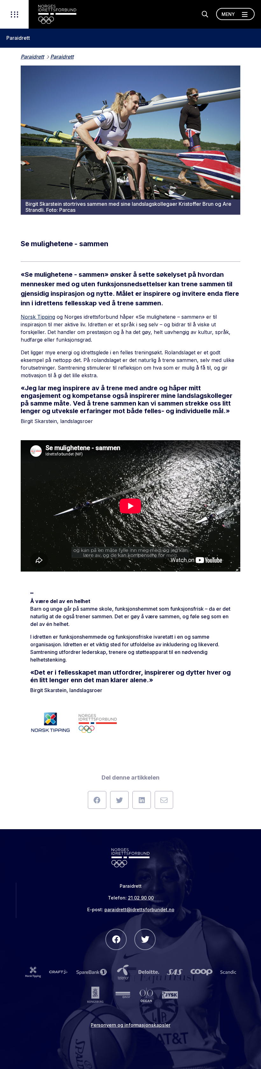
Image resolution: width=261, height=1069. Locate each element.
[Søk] (205, 14)
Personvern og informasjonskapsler (130, 1025)
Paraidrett (18, 38)
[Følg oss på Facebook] (116, 939)
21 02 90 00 (141, 897)
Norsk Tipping (38, 317)
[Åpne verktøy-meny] (14, 14)
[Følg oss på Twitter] (145, 939)
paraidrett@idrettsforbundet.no (139, 909)
